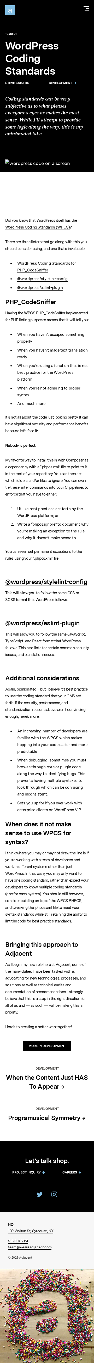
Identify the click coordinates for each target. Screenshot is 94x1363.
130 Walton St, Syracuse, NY (30, 1231)
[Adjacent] (10, 10)
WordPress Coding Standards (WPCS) (37, 227)
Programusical (45, 1118)
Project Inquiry (26, 1172)
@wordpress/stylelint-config (42, 278)
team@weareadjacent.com (29, 1247)
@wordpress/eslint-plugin (40, 287)
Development (60, 83)
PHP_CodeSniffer (30, 302)
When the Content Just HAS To (47, 1082)
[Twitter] (39, 1194)
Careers (69, 1172)
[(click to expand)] (86, 9)
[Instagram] (54, 1194)
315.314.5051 (18, 1241)
